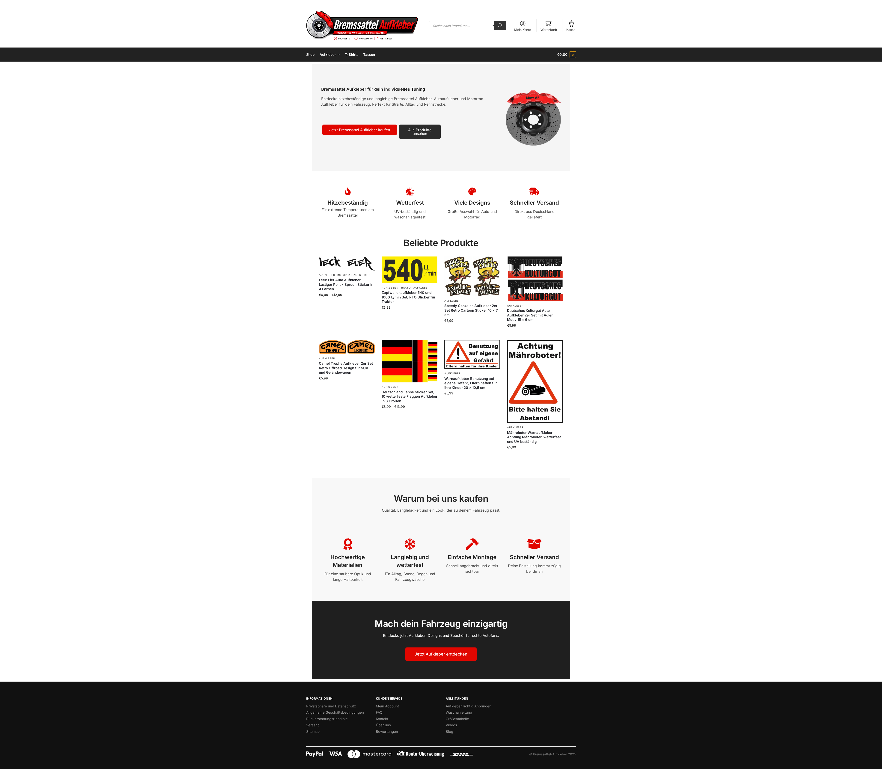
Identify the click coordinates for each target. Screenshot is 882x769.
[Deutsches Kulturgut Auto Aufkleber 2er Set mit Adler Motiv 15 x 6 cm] (535, 278)
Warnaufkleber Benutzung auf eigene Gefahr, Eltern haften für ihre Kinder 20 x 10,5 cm (470, 383)
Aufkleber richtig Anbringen (468, 706)
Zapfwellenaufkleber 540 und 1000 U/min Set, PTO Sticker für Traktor (408, 297)
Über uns (383, 725)
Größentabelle (457, 719)
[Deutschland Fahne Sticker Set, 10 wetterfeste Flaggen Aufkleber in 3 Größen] (409, 361)
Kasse (570, 30)
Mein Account (387, 706)
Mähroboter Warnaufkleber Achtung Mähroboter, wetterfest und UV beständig (534, 437)
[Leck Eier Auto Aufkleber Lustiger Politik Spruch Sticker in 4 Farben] (347, 263)
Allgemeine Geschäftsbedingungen (335, 712)
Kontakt (382, 719)
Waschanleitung (459, 712)
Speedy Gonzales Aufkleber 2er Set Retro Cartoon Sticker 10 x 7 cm (471, 310)
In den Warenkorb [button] (472, 330)
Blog (449, 731)
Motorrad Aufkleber (353, 275)
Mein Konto (522, 30)
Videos (451, 725)
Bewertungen (387, 731)
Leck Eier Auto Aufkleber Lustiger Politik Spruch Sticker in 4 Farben (346, 284)
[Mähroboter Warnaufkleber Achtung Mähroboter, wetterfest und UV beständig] (535, 381)
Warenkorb (548, 30)
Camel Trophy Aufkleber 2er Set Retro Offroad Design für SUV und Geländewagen (346, 368)
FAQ (379, 712)
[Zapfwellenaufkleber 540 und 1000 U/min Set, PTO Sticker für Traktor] (409, 269)
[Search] (500, 25)
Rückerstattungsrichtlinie (327, 719)
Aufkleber (327, 275)
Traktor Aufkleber (414, 287)
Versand (313, 725)
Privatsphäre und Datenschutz (331, 706)
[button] (566, 55)
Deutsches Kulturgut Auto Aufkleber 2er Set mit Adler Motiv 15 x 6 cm (530, 315)
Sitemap (313, 731)
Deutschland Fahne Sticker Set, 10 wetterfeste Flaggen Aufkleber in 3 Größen (409, 396)
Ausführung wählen (346, 304)
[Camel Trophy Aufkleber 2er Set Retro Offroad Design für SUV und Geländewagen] (347, 347)
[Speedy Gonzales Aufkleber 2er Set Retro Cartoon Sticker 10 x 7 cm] (472, 276)
